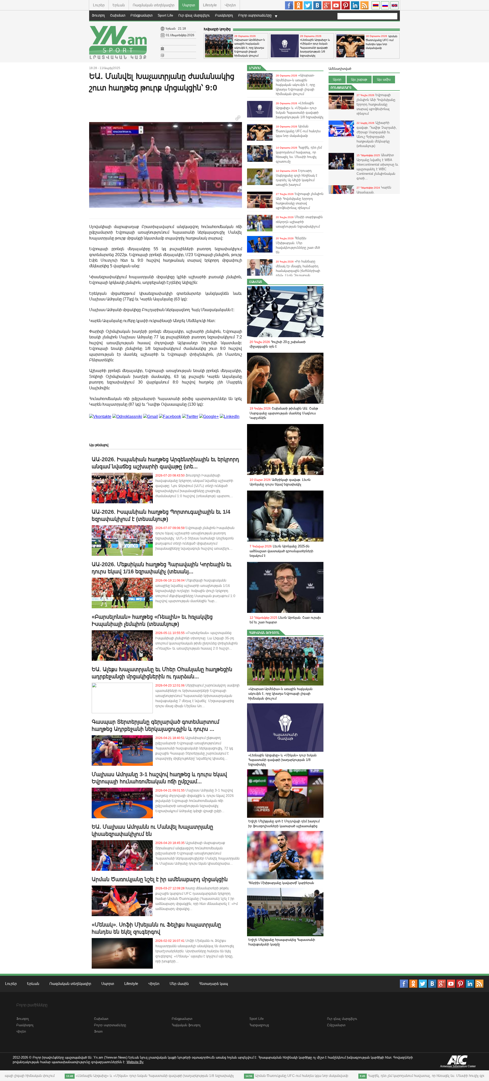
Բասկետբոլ (224, 15)
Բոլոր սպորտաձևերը (254, 15)
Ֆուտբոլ (98, 15)
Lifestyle (210, 5)
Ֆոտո (98, 1031)
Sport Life (165, 15)
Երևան (119, 5)
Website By (135, 1062)
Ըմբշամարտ (336, 1025)
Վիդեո (230, 5)
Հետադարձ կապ (213, 983)
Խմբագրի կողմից (217, 29)
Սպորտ (188, 5)
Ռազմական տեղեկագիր (153, 5)
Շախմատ (117, 15)
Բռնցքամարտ (141, 15)
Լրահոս (255, 68)
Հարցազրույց (259, 1025)
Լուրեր (99, 5)
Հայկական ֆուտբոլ (264, 633)
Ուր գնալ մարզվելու (194, 15)
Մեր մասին (179, 983)
